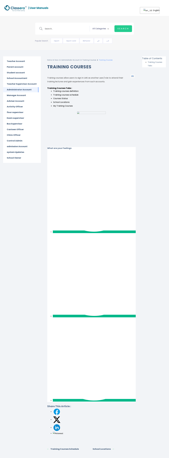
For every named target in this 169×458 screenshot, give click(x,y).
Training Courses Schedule (64, 449)
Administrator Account (70, 60)
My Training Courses (63, 105)
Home (49, 60)
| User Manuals (38, 8)
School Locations (61, 102)
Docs (57, 60)
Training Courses (89, 60)
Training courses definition (66, 91)
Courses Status (60, 98)
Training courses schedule (65, 94)
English (154, 10)
